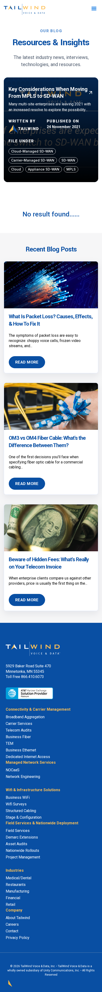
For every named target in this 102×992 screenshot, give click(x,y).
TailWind (28, 128)
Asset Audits (16, 844)
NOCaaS (12, 770)
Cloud (16, 169)
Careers (12, 924)
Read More (27, 362)
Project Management (23, 857)
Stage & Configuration (24, 817)
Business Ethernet (21, 750)
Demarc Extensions (22, 837)
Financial (13, 898)
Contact (12, 931)
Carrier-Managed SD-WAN (32, 160)
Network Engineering (23, 776)
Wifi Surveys (16, 804)
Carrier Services (19, 723)
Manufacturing (17, 891)
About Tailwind (18, 918)
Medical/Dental (18, 878)
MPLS (71, 169)
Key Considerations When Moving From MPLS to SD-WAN (48, 92)
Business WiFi (18, 797)
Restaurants (16, 884)
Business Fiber (18, 737)
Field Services (18, 830)
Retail (10, 904)
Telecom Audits (19, 730)
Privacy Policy (17, 937)
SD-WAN (68, 160)
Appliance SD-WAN (43, 169)
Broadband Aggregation (25, 717)
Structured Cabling (21, 810)
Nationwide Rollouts (22, 850)
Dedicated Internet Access (28, 756)
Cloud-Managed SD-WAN (32, 151)
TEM (9, 743)
